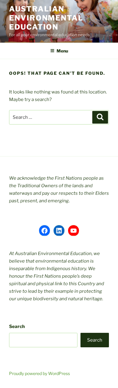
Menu (62, 50)
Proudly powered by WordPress (39, 373)
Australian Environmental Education (46, 18)
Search (17, 326)
